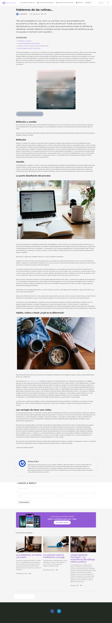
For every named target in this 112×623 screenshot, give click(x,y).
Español (88, 2)
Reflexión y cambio (24, 41)
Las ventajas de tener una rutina (29, 48)
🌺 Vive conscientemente (45, 2)
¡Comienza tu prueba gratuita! (29, 114)
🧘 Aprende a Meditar (27, 2)
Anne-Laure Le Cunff (33, 381)
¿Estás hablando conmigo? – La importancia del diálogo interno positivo (82, 558)
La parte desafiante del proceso (29, 43)
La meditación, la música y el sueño (29, 556)
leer (79, 304)
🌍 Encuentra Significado (65, 2)
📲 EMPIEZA (79, 2)
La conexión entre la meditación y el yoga (54, 556)
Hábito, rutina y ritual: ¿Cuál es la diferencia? (33, 46)
